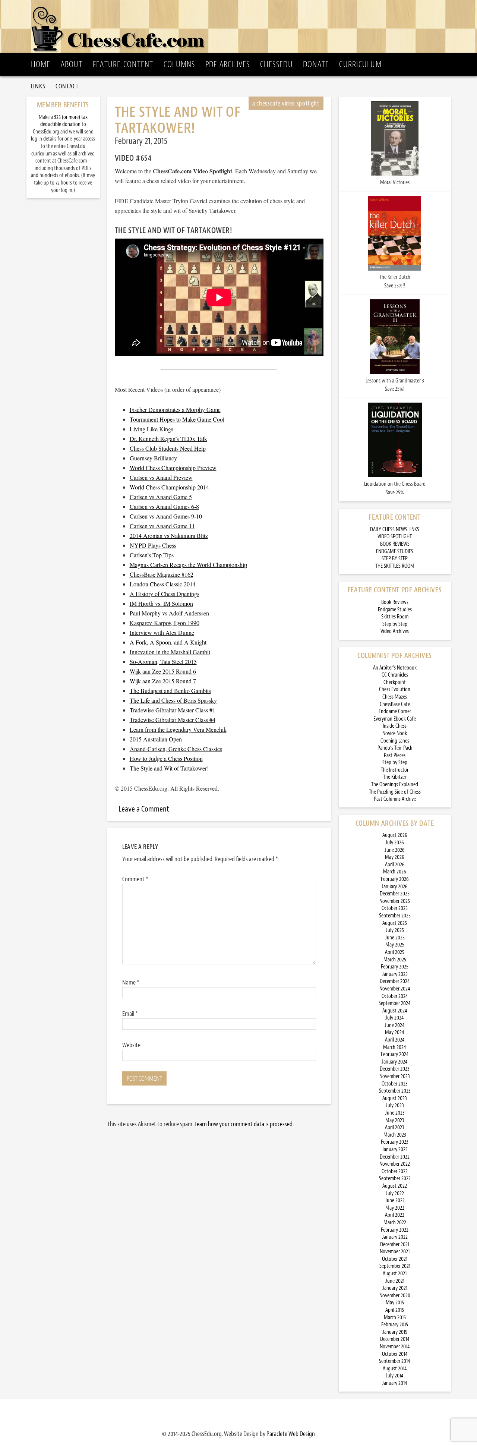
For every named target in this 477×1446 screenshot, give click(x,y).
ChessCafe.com (241, 26)
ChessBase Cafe (395, 704)
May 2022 (394, 1208)
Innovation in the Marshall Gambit (170, 652)
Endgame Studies (395, 609)
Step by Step (394, 624)
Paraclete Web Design (290, 1434)
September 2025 (395, 915)
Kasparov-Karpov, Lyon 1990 (164, 623)
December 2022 (395, 1156)
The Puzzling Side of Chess (395, 792)
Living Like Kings (151, 429)
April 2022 (394, 1215)
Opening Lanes (394, 740)
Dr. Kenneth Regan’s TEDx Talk (168, 438)
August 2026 (394, 835)
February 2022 (394, 1230)
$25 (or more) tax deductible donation (64, 121)
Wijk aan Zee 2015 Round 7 (163, 681)
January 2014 (394, 1383)
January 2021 (394, 1288)
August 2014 (395, 1368)
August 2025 (394, 923)
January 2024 (395, 1061)
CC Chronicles (395, 674)
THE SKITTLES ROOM (394, 566)
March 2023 (394, 1134)
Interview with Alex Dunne (162, 632)
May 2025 (394, 944)
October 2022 (395, 1171)
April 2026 (395, 864)
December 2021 (394, 1244)
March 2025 (394, 959)
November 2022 (394, 1164)
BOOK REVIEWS (395, 544)
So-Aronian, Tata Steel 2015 (163, 661)
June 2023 (395, 1112)
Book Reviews (394, 602)
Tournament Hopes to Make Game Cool (177, 419)
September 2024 (395, 1003)
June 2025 (395, 937)
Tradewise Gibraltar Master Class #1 (172, 710)
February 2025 (394, 966)
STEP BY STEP (395, 558)
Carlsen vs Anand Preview (161, 477)
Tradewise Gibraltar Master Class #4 (172, 720)
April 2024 (395, 1039)
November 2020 (394, 1295)
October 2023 (395, 1083)
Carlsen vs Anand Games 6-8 (164, 506)
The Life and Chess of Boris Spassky (173, 700)
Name (130, 982)
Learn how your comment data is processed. (244, 1124)
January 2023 (395, 1149)
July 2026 (394, 842)
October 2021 (394, 1259)
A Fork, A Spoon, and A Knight (168, 642)
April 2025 (394, 952)
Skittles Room (394, 616)
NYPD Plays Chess (153, 545)
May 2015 (395, 1302)
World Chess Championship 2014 (169, 487)
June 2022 (395, 1200)
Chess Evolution (394, 689)
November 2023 (394, 1076)
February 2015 (394, 1324)
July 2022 (395, 1193)
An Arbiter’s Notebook (395, 667)
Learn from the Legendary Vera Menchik (178, 729)
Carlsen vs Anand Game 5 (161, 497)
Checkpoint (394, 682)
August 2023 (394, 1098)
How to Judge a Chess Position (166, 758)
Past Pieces (394, 755)
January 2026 (395, 886)
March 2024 (394, 1047)
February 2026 (395, 879)
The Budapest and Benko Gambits (170, 690)
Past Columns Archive (395, 799)
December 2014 (395, 1339)
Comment (135, 879)
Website (131, 1045)
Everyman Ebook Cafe (394, 718)
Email (130, 1013)
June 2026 (395, 850)
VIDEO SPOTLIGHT (395, 536)
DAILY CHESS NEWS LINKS (394, 529)
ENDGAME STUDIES (394, 551)
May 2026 (394, 857)
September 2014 (394, 1361)
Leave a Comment (144, 809)
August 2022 (394, 1186)
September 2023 (395, 1090)
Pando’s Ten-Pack (395, 748)
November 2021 (395, 1251)
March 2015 (395, 1317)
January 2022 (395, 1237)
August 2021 (395, 1273)
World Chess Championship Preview (173, 468)
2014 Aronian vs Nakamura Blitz (169, 535)
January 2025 (395, 974)
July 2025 (395, 930)
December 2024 (395, 981)
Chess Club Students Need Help (168, 448)
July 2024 (394, 1017)
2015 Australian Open (156, 739)
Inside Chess (395, 726)
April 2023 (394, 1127)
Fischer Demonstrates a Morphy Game (175, 409)
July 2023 (395, 1105)
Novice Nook (394, 733)
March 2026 (394, 871)
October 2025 (395, 908)
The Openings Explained (394, 784)
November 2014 (395, 1346)
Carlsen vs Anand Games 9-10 (166, 516)
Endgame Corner (395, 711)
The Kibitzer (394, 777)
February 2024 (395, 1054)
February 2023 (394, 1142)
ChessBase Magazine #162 (161, 574)
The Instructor (394, 770)
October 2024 (395, 996)
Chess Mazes (394, 696)
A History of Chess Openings (164, 594)
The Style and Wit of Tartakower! (169, 768)
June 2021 (394, 1281)
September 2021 (394, 1266)
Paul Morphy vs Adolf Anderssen (169, 613)
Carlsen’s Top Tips (152, 555)
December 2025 (395, 893)
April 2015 (394, 1310)
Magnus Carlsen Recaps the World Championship (188, 564)
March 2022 (394, 1222)
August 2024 (394, 1010)
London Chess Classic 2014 (163, 584)
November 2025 (394, 901)
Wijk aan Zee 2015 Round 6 (163, 671)
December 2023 (395, 1068)
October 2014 (395, 1354)
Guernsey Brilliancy (153, 458)
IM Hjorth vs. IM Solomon (161, 603)
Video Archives (394, 631)
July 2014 (395, 1375)
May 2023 (394, 1120)
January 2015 (394, 1332)
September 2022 (395, 1178)
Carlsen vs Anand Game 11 (162, 526)
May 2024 (394, 1032)
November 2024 (394, 988)
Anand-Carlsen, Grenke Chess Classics (176, 749)
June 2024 (395, 1025)
